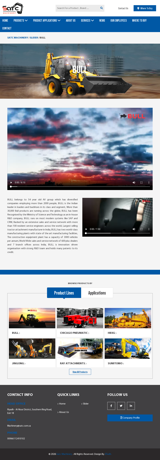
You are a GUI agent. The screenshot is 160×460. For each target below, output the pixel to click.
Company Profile (131, 418)
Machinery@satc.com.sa (19, 426)
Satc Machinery (64, 454)
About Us (70, 20)
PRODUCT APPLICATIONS (45, 20)
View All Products (80, 371)
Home (5, 20)
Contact (7, 28)
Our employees (118, 20)
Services (85, 20)
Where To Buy (139, 20)
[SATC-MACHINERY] (26, 8)
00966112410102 (16, 439)
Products (19, 20)
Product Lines (64, 292)
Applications (97, 292)
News (102, 20)
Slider (86, 404)
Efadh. (108, 454)
